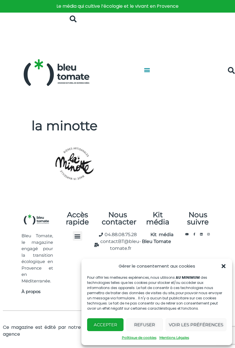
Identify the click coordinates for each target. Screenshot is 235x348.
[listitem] (117, 6)
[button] (223, 266)
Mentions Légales (174, 337)
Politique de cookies (139, 337)
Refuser (144, 324)
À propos (30, 291)
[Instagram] (208, 234)
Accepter (105, 324)
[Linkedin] (201, 234)
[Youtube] (187, 234)
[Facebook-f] (194, 234)
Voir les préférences (196, 324)
